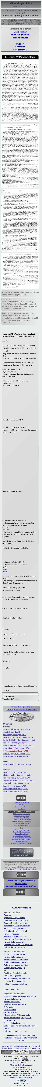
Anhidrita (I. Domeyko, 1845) (15, 735)
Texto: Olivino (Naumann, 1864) (16, 783)
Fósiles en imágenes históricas (16, 962)
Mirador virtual (10, 1015)
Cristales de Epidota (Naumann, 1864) (18, 781)
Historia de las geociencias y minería (27, 1048)
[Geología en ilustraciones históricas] (22, 721)
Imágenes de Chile (11, 989)
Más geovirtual (20, 50)
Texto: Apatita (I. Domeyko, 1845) (17, 764)
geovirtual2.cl (7, 1046)
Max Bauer (21, 809)
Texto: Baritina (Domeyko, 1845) (16, 729)
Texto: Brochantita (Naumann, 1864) (18, 746)
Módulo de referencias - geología (21, 844)
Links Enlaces (9, 1026)
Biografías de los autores (22, 825)
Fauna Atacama (10, 1012)
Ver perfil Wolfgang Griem (22, 1067)
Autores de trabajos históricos (16, 965)
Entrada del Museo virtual (21, 832)
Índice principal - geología (21, 830)
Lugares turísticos (28, 996)
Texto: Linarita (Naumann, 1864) (16, 748)
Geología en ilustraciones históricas (21, 886)
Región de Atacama (12, 996)
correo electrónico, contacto (22, 1065)
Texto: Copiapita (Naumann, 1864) (17, 754)
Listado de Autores (21, 807)
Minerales (7, 724)
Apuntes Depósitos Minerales (21, 840)
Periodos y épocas (21, 842)
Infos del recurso (20, 38)
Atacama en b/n (24, 1015)
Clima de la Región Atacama (15, 1023)
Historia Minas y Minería (21, 824)
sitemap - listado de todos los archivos (20, 1035)
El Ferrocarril (9, 1007)
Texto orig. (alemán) (20, 35)
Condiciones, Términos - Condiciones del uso (21, 869)
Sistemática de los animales (15, 937)
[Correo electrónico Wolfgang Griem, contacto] (23, 1058)
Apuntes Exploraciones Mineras (17, 926)
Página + (20, 44)
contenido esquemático (13, 1038)
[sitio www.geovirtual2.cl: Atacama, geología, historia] (21, 857)
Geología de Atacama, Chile (15, 1004)
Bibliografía (20, 1026)
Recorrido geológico (21, 834)
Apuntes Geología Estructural (21, 838)
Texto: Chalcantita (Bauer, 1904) (16, 743)
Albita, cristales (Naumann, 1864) (16, 775)
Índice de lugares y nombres (15, 984)
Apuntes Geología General (21, 836)
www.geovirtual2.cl (21, 908)
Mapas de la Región (12, 1018)
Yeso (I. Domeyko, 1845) (13, 732)
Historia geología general (22, 816)
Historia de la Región (12, 999)
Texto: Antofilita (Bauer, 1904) (15, 791)
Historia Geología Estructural (21, 820)
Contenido (20, 47)
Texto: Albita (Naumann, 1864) (15, 773)
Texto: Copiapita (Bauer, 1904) (15, 756)
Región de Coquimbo (12, 976)
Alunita (15, 699)
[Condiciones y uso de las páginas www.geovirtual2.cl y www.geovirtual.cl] (26, 1058)
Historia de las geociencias (21, 814)
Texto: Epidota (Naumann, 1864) (16, 778)
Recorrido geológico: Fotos (15, 929)
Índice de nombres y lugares (15, 1031)
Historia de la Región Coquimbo (17, 979)
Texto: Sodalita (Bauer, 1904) (15, 786)
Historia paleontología (22, 818)
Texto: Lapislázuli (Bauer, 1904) (15, 789)
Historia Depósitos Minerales (21, 822)
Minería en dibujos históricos (16, 960)
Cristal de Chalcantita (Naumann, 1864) (19, 740)
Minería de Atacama (12, 1002)
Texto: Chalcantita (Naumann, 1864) (18, 738)
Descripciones (20, 32)
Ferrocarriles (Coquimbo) (14, 981)
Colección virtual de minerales (16, 931)
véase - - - (6, 572)
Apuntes (7, 915)
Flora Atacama (10, 1010)
